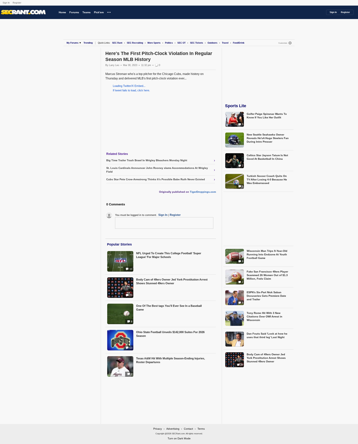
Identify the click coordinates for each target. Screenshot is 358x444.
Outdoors (212, 43)
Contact (188, 428)
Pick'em (99, 12)
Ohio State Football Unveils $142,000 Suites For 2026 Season (170, 333)
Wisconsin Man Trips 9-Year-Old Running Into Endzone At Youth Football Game (267, 254)
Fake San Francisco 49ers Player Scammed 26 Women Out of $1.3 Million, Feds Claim (267, 275)
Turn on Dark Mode (179, 438)
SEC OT (181, 43)
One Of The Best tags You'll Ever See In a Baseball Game (169, 307)
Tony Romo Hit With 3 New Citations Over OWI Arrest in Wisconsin (264, 316)
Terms (201, 428)
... (109, 11)
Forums (74, 12)
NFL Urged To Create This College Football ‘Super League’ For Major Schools (168, 255)
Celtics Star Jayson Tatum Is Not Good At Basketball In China (267, 157)
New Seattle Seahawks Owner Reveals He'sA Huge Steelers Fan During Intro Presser (268, 138)
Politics (169, 43)
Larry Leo (114, 65)
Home (62, 12)
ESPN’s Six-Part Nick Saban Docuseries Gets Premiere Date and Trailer (266, 296)
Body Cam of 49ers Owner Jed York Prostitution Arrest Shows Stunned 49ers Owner (172, 281)
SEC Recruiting (135, 43)
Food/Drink (238, 43)
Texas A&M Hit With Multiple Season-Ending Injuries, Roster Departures (170, 360)
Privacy (157, 428)
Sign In (6, 2)
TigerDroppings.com (203, 191)
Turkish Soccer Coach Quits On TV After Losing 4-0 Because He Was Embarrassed (267, 179)
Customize (282, 43)
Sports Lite (235, 105)
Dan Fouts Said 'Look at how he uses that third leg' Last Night (267, 335)
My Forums (72, 43)
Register (17, 2)
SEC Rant (117, 43)
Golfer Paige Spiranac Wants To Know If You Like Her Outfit (267, 115)
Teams (86, 12)
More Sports (154, 43)
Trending (88, 43)
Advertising (172, 428)
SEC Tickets (196, 43)
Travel (225, 43)
